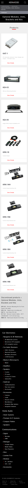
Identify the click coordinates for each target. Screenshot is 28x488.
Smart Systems (8, 415)
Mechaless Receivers (10, 355)
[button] (2, 2)
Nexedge (7, 436)
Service (20, 481)
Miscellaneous (8, 402)
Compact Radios (9, 421)
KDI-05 (6, 120)
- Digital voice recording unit (11, 310)
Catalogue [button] (4, 12)
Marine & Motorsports (11, 360)
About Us (4, 481)
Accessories (15, 6)
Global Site (13, 481)
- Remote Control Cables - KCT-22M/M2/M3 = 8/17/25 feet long (12, 315)
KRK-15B (6, 217)
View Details (10, 63)
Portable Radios (9, 444)
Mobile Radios (9, 447)
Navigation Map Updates (11, 404)
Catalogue (5, 484)
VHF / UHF (8, 464)
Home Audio (7, 411)
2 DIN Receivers (9, 357)
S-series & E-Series (10, 377)
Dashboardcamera (10, 385)
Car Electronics (8, 333)
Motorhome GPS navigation (12, 342)
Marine (6, 363)
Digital (5, 433)
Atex (5, 452)
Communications (5, 6)
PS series (7, 374)
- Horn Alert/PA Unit (8, 312)
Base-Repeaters (9, 449)
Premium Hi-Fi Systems (11, 418)
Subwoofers (8, 379)
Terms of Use (13, 483)
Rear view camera (10, 387)
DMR (6, 439)
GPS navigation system (11, 344)
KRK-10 (6, 152)
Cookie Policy (14, 484)
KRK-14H (6, 184)
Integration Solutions (10, 406)
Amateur (6, 459)
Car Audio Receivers (10, 347)
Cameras (7, 395)
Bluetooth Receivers (10, 352)
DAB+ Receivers (9, 350)
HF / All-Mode (9, 462)
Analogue (6, 442)
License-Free (7, 455)
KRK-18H (6, 249)
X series (7, 372)
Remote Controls (9, 400)
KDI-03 (6, 87)
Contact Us (22, 483)
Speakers (6, 369)
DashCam (6, 382)
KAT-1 (5, 53)
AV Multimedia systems (11, 340)
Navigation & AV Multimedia (12, 337)
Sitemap (4, 483)
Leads (6, 397)
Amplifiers (6, 366)
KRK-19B (6, 282)
